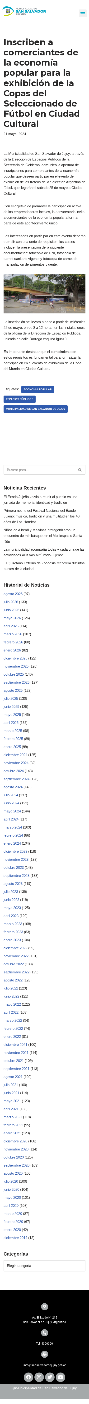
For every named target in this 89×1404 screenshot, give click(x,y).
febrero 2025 (13, 739)
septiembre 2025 (16, 682)
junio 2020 (11, 1189)
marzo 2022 (13, 1020)
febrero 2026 (13, 642)
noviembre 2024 (16, 763)
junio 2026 (11, 610)
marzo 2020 (13, 1214)
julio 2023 (11, 892)
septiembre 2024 (16, 779)
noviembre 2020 (16, 1149)
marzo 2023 (13, 924)
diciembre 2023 (15, 851)
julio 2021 (11, 1085)
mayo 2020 (12, 1197)
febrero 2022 (13, 1028)
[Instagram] (39, 1377)
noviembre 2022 (16, 956)
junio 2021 (11, 1093)
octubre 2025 (14, 674)
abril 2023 (11, 916)
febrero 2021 (13, 1125)
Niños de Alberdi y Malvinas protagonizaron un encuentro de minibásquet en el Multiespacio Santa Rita (43, 535)
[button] (83, 13)
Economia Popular (38, 389)
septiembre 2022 (16, 972)
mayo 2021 (12, 1101)
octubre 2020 (14, 1157)
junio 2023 (11, 900)
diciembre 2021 (15, 1045)
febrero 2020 (13, 1222)
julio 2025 (11, 698)
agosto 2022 (13, 980)
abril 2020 (11, 1205)
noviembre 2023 (16, 859)
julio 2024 (11, 795)
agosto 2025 (13, 690)
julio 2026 (11, 602)
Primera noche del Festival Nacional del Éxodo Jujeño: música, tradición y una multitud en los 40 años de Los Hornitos (42, 516)
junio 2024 (11, 803)
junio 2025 (11, 706)
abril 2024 (11, 819)
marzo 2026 (13, 634)
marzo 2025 (13, 731)
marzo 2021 (13, 1117)
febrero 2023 (13, 932)
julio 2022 (11, 988)
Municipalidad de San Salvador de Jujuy (35, 408)
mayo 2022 (12, 1004)
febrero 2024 (13, 835)
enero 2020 (12, 1230)
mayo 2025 (12, 715)
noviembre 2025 (16, 666)
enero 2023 (12, 940)
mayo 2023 (12, 908)
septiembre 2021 (16, 1069)
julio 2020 (11, 1181)
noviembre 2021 (16, 1053)
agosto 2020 (13, 1173)
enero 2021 (12, 1133)
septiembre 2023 (16, 876)
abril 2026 (11, 626)
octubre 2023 (14, 867)
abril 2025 (11, 723)
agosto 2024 (13, 787)
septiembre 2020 (16, 1165)
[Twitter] (50, 1377)
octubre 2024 (14, 771)
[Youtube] (60, 1377)
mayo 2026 (12, 618)
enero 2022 (12, 1036)
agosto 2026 (13, 594)
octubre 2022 (14, 964)
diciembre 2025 (15, 658)
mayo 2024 (12, 811)
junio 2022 (11, 996)
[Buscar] (80, 470)
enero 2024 (12, 843)
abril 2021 (11, 1109)
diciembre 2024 (15, 755)
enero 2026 (12, 650)
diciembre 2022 (15, 948)
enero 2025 (12, 747)
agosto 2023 (13, 884)
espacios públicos (19, 399)
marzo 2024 (13, 827)
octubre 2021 (14, 1061)
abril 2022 (11, 1012)
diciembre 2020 (15, 1141)
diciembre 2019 (15, 1238)
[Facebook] (28, 1377)
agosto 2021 (13, 1077)
